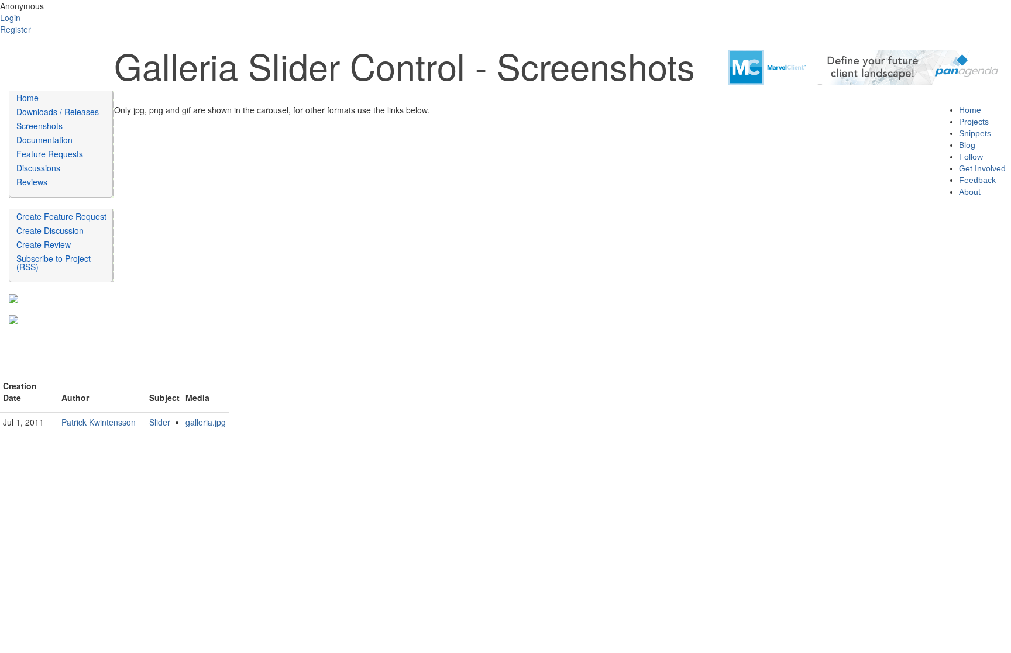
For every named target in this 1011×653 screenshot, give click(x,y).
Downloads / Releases (57, 112)
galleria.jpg (205, 422)
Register (15, 29)
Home (27, 97)
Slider (159, 422)
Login (10, 17)
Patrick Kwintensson (98, 422)
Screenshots (39, 126)
